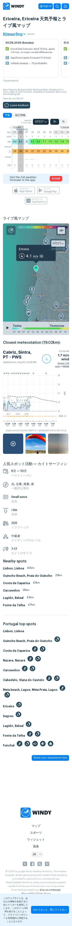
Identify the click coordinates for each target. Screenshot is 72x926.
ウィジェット (36, 839)
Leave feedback (19, 105)
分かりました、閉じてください (50, 909)
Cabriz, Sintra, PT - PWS (17, 354)
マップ (36, 826)
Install (56, 178)
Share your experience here (50, 758)
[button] (55, 359)
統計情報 (20, 115)
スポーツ (36, 832)
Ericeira (24, 249)
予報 (7, 115)
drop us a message (50, 890)
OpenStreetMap (50, 320)
